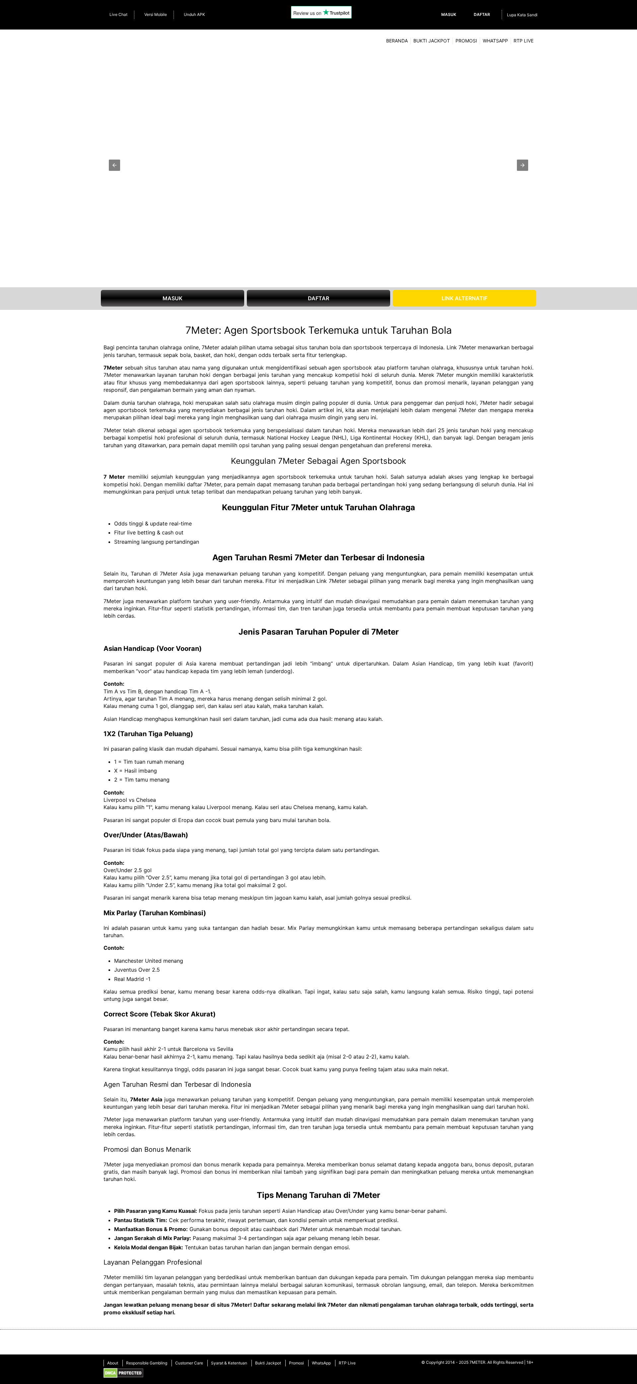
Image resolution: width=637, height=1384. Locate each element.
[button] (114, 165)
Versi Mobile (155, 14)
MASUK (172, 298)
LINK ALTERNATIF (464, 298)
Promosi (466, 40)
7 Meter (114, 476)
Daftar (482, 14)
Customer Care (189, 1362)
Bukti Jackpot (431, 40)
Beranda (397, 40)
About (112, 1362)
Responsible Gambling (146, 1362)
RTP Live (523, 40)
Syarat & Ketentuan (229, 1362)
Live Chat (118, 14)
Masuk (448, 14)
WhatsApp (495, 40)
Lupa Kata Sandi (522, 14)
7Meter (113, 367)
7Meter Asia (146, 1099)
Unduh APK (194, 14)
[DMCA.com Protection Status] (123, 1373)
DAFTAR (318, 298)
